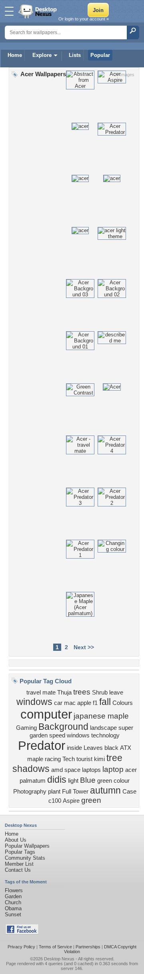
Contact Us (18, 870)
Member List (19, 864)
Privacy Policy (21, 946)
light (73, 781)
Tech (68, 759)
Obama (13, 908)
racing (53, 759)
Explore (42, 55)
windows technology (93, 735)
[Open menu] (9, 11)
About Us (15, 840)
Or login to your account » (83, 18)
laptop (113, 769)
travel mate (41, 692)
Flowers (14, 890)
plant (54, 791)
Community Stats (25, 858)
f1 (95, 703)
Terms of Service (55, 946)
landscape (103, 728)
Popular (100, 55)
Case (129, 791)
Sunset (13, 914)
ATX (125, 748)
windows (34, 702)
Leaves (93, 748)
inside (74, 748)
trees (81, 692)
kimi (99, 759)
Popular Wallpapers (27, 846)
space (72, 770)
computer (46, 714)
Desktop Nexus (59, 958)
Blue (88, 780)
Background (63, 726)
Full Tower (75, 791)
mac (70, 703)
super (125, 728)
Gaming (26, 728)
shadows (31, 768)
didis (56, 779)
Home (15, 55)
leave (116, 692)
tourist (84, 759)
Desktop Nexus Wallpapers (38, 11)
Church (13, 902)
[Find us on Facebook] (22, 932)
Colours (122, 703)
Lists (75, 55)
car (58, 703)
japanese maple (101, 716)
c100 (54, 801)
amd (57, 770)
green (91, 800)
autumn (105, 790)
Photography (29, 791)
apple (84, 703)
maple (35, 759)
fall (105, 702)
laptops (91, 770)
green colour (113, 781)
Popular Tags (20, 852)
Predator (41, 745)
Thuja (64, 692)
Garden (13, 896)
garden (39, 735)
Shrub (100, 692)
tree (114, 758)
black (111, 748)
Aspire (71, 801)
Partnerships (88, 946)
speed (57, 735)
